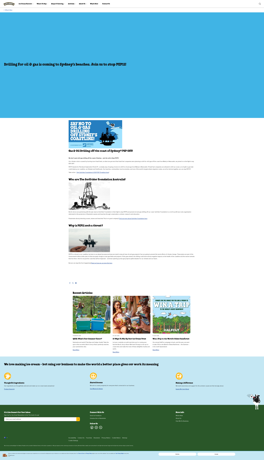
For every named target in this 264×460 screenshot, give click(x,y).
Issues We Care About (182, 389)
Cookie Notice (116, 438)
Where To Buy (42, 4)
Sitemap (124, 438)
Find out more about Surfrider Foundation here (133, 218)
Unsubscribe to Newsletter (98, 418)
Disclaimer (97, 438)
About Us (82, 4)
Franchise (89, 438)
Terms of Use (81, 453)
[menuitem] (26, 3)
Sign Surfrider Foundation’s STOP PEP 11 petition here (93, 172)
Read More (76, 350)
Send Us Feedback (95, 415)
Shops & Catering (57, 4)
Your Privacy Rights (120, 453)
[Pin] (76, 283)
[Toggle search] (260, 4)
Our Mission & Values (96, 389)
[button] (6, 437)
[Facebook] (92, 427)
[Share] (70, 283)
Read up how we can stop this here (101, 263)
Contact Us (106, 4)
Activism (71, 4)
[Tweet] (73, 283)
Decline (177, 454)
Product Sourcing (9, 389)
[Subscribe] (78, 419)
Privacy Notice (106, 438)
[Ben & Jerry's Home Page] (9, 4)
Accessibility (72, 438)
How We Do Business (182, 421)
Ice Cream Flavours (25, 4)
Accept (216, 454)
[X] (101, 427)
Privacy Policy (89, 453)
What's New (94, 4)
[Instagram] (96, 427)
